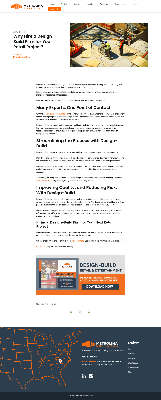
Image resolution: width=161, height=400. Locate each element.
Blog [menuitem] (130, 372)
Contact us (40, 246)
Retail (54, 304)
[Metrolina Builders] (27, 6)
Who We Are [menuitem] (133, 363)
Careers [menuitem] (135, 4)
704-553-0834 (110, 364)
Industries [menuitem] (89, 4)
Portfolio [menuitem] (64, 4)
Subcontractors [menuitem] (120, 4)
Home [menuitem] (130, 349)
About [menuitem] (52, 4)
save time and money (45, 180)
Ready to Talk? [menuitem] (54, 9)
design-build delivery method (55, 114)
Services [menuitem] (77, 4)
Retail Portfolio (78, 241)
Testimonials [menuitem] (133, 367)
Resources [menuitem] (104, 4)
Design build (44, 304)
